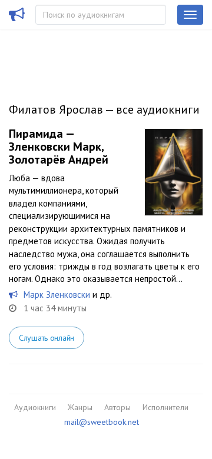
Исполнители (165, 407)
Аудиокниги (35, 407)
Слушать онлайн (46, 337)
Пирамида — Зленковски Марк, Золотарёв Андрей (58, 146)
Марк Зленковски (57, 294)
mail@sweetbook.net (101, 422)
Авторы (117, 407)
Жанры (80, 407)
